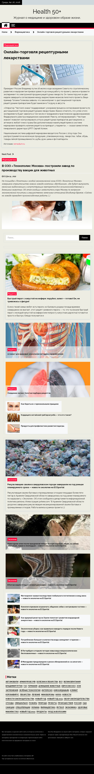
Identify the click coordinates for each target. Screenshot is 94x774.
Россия (78, 703)
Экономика (70, 707)
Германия (32, 686)
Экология (12, 480)
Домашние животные (49, 686)
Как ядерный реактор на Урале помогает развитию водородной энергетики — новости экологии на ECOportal (50, 619)
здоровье (82, 707)
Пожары (33, 703)
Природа (42, 703)
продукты (41, 712)
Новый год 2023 (55, 699)
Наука (58, 695)
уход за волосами (57, 712)
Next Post (6, 154)
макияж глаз (12, 712)
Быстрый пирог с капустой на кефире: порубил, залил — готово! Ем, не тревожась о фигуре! (43, 300)
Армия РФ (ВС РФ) (27, 682)
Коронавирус (12, 695)
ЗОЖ (79, 686)
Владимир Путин (14, 686)
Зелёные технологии (30, 690)
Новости (66, 695)
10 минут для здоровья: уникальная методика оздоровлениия (35, 354)
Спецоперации (23, 707)
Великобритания (72, 682)
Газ (25, 686)
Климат (74, 690)
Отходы (10, 703)
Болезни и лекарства (47, 682)
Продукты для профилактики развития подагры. (43, 426)
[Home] (6, 25)
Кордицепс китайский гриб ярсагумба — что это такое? (46, 415)
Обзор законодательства (76, 699)
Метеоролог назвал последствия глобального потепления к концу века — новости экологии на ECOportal (53, 597)
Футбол (60, 707)
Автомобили (12, 682)
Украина (35, 707)
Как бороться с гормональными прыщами (40, 404)
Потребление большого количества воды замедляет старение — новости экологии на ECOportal (51, 641)
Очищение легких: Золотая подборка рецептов (29, 393)
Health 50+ (47, 11)
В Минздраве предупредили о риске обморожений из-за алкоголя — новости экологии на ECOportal (52, 663)
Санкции (10, 707)
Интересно (47, 690)
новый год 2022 (27, 712)
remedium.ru (19, 144)
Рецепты (12, 294)
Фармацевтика (11, 45)
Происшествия (65, 703)
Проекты (52, 703)
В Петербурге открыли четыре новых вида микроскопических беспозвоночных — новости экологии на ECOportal (49, 652)
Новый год (40, 699)
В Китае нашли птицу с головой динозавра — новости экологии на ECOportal (41, 585)
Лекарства (25, 695)
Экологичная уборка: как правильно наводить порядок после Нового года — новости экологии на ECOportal (52, 630)
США (85, 703)
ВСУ (61, 682)
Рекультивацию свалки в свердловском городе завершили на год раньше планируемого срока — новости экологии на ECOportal (45, 486)
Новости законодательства (20, 699)
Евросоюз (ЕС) (69, 686)
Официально (21, 703)
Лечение (36, 695)
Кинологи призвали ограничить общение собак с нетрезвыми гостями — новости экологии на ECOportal (54, 608)
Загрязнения (12, 690)
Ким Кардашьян (61, 690)
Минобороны (47, 695)
